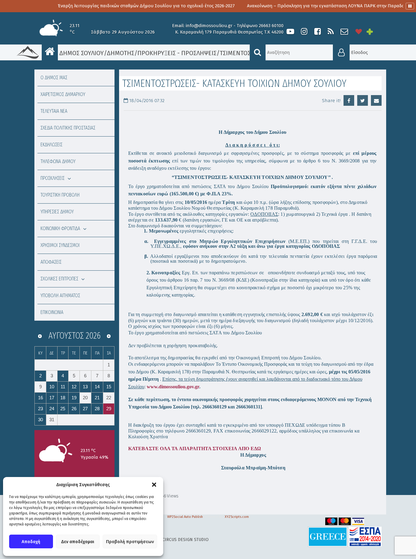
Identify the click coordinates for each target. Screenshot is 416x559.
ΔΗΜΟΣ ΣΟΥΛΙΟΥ (81, 53)
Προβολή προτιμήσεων (130, 541)
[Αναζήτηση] (258, 52)
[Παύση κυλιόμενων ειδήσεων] (410, 6)
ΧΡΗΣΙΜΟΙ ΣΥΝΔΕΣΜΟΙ (60, 245)
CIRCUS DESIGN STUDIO (185, 539)
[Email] (376, 100)
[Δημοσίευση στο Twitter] (362, 100)
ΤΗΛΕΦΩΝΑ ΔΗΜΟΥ (58, 161)
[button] (154, 485)
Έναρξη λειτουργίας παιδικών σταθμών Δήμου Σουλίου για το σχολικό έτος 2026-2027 (127, 6)
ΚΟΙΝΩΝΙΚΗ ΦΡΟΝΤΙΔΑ (60, 228)
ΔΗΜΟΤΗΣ (120, 53)
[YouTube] (290, 31)
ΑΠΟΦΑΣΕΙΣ (51, 262)
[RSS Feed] (330, 31)
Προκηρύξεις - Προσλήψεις (177, 53)
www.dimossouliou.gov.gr (173, 386)
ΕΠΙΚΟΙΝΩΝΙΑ (52, 312)
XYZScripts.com (237, 517)
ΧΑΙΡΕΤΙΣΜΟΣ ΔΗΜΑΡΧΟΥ (63, 94)
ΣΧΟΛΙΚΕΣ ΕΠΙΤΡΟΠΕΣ (59, 279)
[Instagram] (304, 31)
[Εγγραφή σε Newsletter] (344, 31)
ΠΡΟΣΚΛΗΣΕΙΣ (53, 178)
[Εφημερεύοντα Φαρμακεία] (374, 31)
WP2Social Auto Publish (185, 517)
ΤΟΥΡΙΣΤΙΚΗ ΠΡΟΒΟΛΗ (60, 195)
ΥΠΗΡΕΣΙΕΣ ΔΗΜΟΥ (57, 211)
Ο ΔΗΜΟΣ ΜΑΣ (54, 77)
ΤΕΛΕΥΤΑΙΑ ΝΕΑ (54, 111)
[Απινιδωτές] (358, 31)
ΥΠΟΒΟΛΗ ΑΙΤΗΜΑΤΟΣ (60, 295)
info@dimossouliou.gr (209, 25)
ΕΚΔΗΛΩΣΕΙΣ (51, 144)
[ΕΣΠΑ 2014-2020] (365, 536)
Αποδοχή (31, 541)
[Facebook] (317, 31)
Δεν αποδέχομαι (77, 541)
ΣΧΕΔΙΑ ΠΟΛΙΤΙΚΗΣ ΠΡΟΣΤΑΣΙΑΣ (68, 128)
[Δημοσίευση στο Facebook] (349, 100)
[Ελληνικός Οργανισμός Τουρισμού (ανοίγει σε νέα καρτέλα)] (327, 536)
